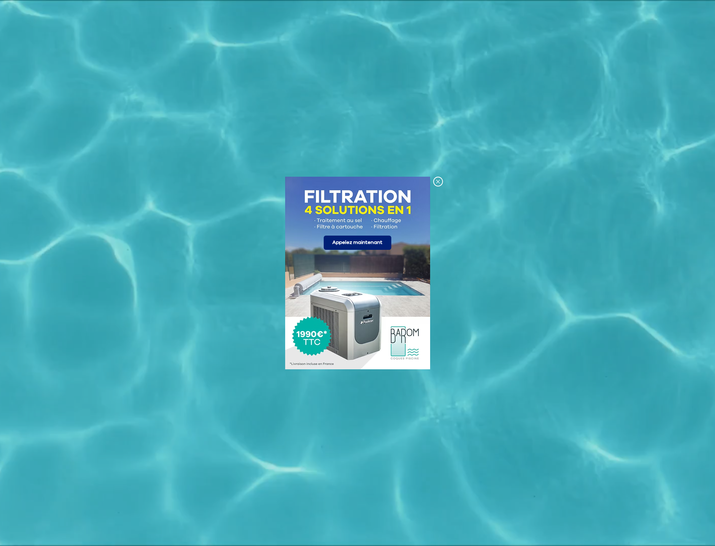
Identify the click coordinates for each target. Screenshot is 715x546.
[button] (438, 181)
